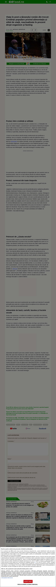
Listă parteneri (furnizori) (7, 577)
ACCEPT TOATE (28, 581)
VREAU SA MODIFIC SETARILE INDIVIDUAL (27, 584)
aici (35, 562)
